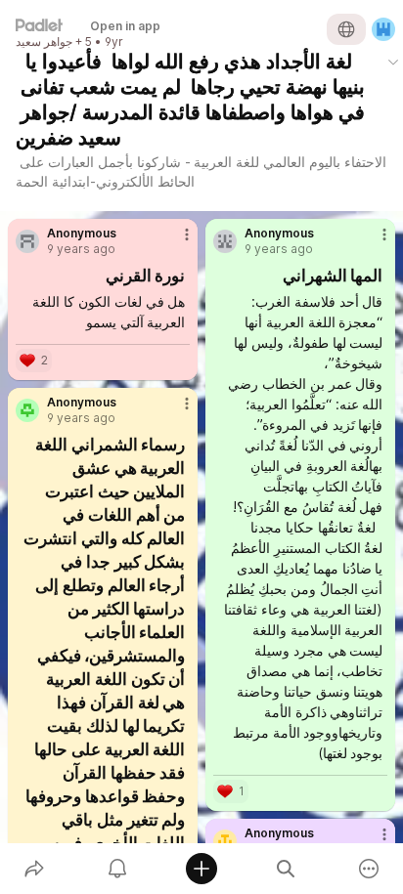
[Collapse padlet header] (393, 61)
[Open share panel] (34, 868)
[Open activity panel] (118, 868)
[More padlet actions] (368, 868)
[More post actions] (174, 242)
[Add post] (201, 868)
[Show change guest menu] (383, 29)
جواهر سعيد (44, 42)
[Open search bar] (285, 868)
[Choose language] (346, 29)
